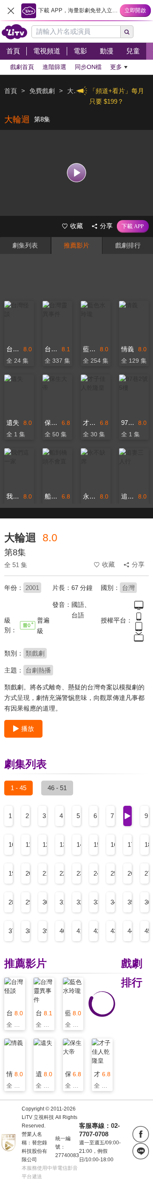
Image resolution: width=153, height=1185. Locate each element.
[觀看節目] (76, 172)
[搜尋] (127, 31)
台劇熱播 (38, 670)
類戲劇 (35, 653)
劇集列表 (25, 245)
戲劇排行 (128, 245)
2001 (32, 587)
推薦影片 (76, 245)
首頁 (10, 90)
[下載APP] (133, 226)
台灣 (128, 587)
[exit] (10, 10)
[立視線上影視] (14, 31)
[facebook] (140, 1134)
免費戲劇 (42, 90)
